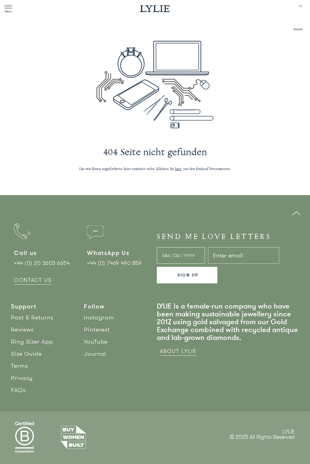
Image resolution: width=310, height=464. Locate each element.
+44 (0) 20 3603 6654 (42, 263)
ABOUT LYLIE (178, 351)
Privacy (22, 377)
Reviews (22, 329)
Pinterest (97, 329)
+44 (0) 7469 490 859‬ (114, 263)
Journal (95, 353)
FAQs (18, 390)
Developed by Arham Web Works (276, 443)
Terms (19, 365)
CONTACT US (33, 280)
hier (178, 169)
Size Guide (26, 353)
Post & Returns (32, 317)
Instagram (99, 317)
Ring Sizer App (32, 341)
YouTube (95, 341)
